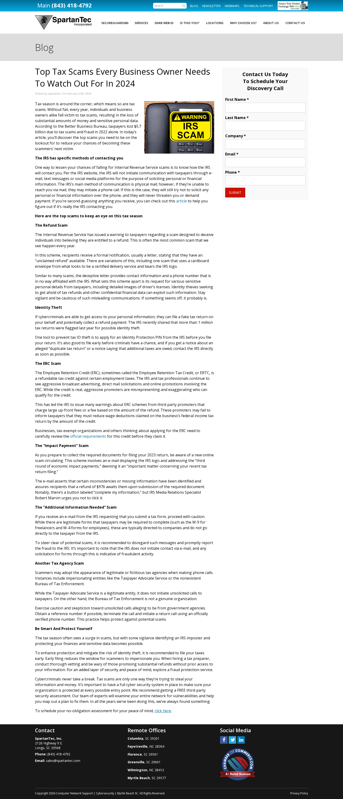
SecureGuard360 (114, 23)
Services (141, 23)
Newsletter (211, 6)
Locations (215, 23)
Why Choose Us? (243, 23)
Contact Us (295, 23)
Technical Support (258, 6)
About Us (271, 23)
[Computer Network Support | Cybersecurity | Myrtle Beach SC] (63, 22)
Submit (235, 192)
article (181, 201)
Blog (194, 6)
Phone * (232, 172)
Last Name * (237, 117)
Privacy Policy (299, 793)
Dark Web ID (164, 23)
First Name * (237, 99)
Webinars (232, 6)
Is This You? (190, 23)
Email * (231, 154)
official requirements (88, 436)
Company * (235, 135)
